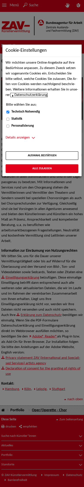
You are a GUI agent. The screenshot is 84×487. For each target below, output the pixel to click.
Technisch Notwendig (25, 111)
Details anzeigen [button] (18, 137)
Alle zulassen (42, 168)
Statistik (16, 119)
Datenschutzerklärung (30, 95)
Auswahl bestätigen (42, 155)
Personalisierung (22, 125)
